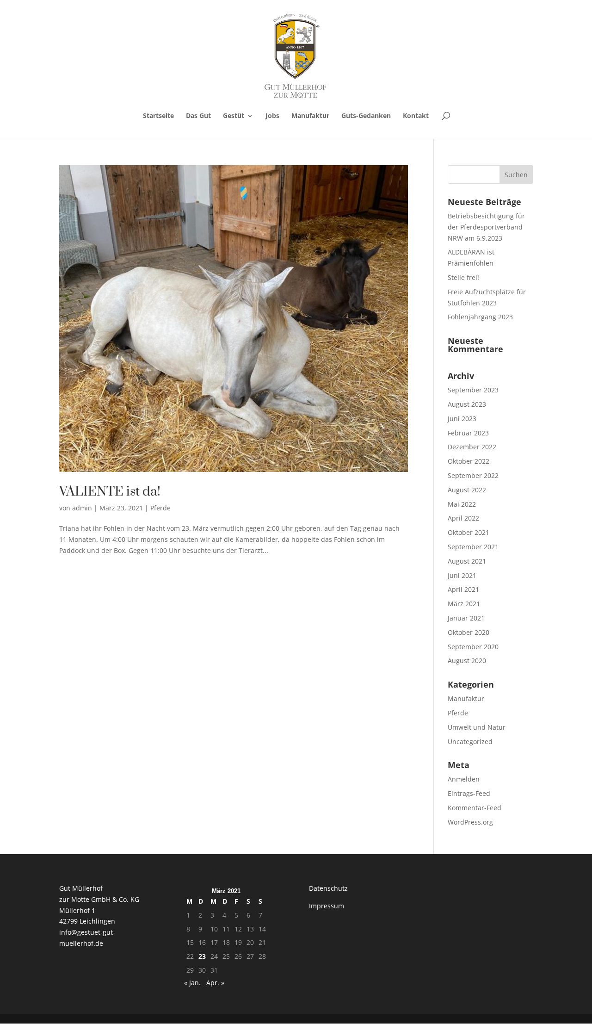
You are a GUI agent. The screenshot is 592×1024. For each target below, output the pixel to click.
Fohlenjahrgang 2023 (480, 316)
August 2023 (467, 404)
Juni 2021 (462, 575)
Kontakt (416, 116)
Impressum (326, 905)
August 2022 (467, 489)
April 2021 (463, 589)
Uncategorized (470, 741)
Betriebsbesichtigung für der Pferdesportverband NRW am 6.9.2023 (486, 226)
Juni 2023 (462, 418)
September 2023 (473, 389)
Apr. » (215, 982)
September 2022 (473, 475)
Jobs (272, 116)
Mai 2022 (462, 504)
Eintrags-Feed (469, 793)
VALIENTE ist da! (109, 492)
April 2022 (463, 518)
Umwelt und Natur (477, 727)
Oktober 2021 (468, 532)
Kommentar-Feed (474, 807)
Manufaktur (310, 116)
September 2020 (473, 646)
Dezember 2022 (472, 446)
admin (82, 507)
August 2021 (467, 561)
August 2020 (467, 660)
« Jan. (192, 982)
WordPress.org (470, 822)
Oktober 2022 (468, 461)
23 (202, 956)
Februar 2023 (468, 432)
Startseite (158, 116)
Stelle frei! (463, 277)
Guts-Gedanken (366, 116)
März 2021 (464, 603)
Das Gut (198, 116)
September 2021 (473, 546)
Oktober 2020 (468, 632)
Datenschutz (328, 888)
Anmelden (464, 779)
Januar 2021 (466, 618)
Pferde (160, 507)
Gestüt (233, 116)
